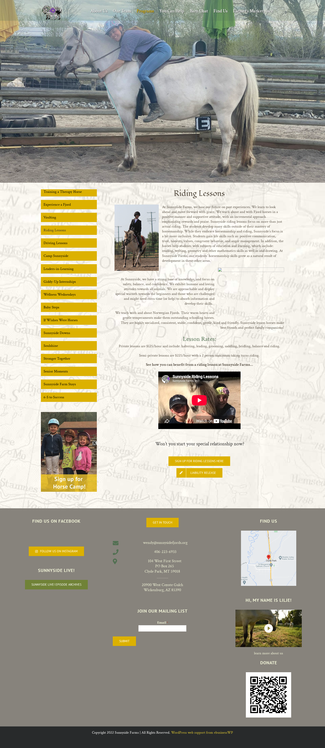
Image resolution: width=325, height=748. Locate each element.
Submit (124, 641)
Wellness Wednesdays (60, 294)
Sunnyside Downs (57, 332)
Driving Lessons (55, 243)
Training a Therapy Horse (63, 191)
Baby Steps (51, 307)
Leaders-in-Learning (59, 268)
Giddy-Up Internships (60, 281)
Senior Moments (56, 371)
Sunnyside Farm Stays (60, 384)
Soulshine (51, 345)
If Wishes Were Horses (61, 320)
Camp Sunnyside (56, 255)
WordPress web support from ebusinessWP (202, 732)
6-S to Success (54, 397)
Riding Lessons (55, 230)
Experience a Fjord (57, 204)
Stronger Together (57, 358)
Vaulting (50, 217)
